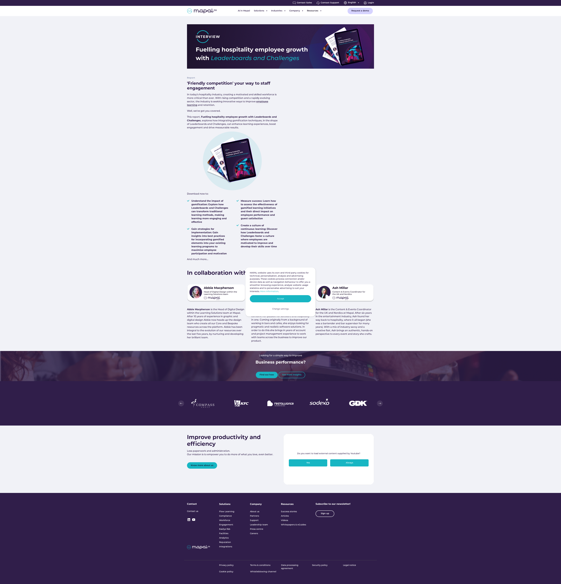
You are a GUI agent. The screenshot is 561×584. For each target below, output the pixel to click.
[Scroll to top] (554, 577)
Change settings (280, 309)
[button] (181, 403)
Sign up (325, 514)
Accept (280, 298)
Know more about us (202, 465)
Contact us (192, 511)
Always (349, 463)
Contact (192, 504)
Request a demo (360, 11)
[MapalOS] (202, 11)
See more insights (291, 375)
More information (269, 291)
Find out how (267, 375)
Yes (308, 463)
